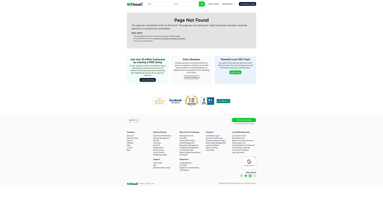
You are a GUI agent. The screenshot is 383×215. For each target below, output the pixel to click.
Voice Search (184, 170)
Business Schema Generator (243, 140)
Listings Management (161, 138)
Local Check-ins (159, 152)
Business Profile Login (214, 138)
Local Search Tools (239, 136)
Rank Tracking (158, 150)
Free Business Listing (244, 120)
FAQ (154, 165)
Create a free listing (147, 80)
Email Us (134, 120)
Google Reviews (186, 163)
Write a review (214, 4)
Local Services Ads (186, 150)
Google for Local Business (189, 168)
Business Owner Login (161, 168)
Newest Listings (212, 148)
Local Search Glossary (240, 150)
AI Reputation (158, 148)
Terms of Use (149, 183)
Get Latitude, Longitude (241, 148)
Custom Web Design (187, 140)
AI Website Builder (160, 155)
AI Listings (157, 143)
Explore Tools (235, 72)
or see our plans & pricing (244, 124)
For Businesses (227, 4)
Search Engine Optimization (190, 152)
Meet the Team (132, 138)
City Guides (210, 150)
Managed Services (186, 136)
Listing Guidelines (212, 145)
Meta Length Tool (238, 143)
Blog (128, 150)
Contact (130, 148)
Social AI (156, 145)
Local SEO (183, 138)
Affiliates (130, 143)
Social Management (187, 143)
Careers (130, 140)
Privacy (142, 183)
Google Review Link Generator (243, 145)
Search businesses (191, 77)
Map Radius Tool (238, 138)
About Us (130, 136)
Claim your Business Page (215, 140)
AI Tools (156, 140)
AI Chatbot (184, 155)
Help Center (157, 163)
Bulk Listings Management (216, 143)
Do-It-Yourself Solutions (162, 136)
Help (128, 145)
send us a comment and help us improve (169, 38)
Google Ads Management (189, 148)
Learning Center (238, 152)
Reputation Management (189, 145)
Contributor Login (212, 136)
